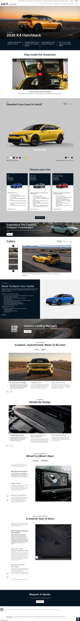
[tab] (66, 158)
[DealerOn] (10, 616)
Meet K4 (10, 234)
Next (13, 271)
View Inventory (11, 209)
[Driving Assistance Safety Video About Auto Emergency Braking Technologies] (53, 542)
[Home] (38, 4)
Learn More (27, 331)
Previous (13, 246)
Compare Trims (40, 217)
